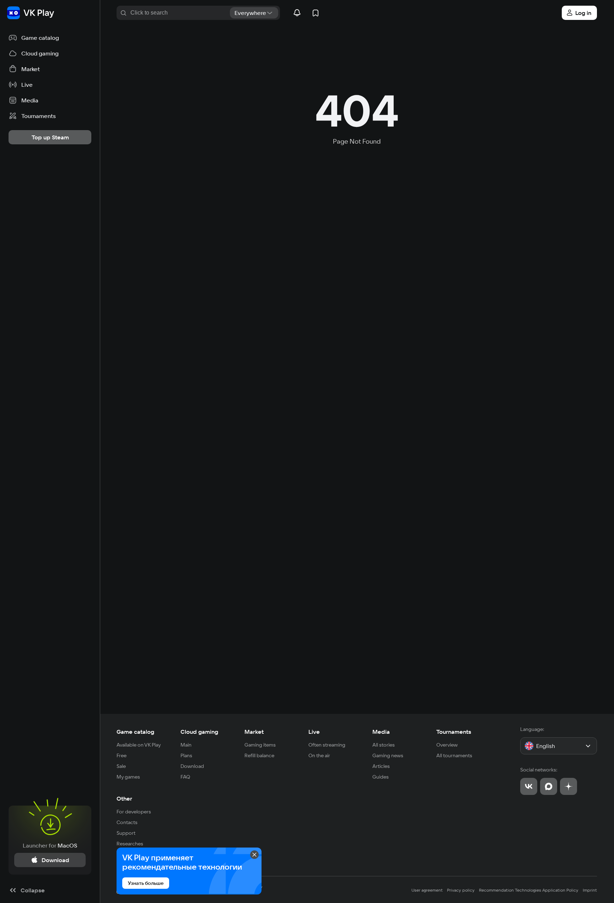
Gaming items (260, 745)
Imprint (590, 890)
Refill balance (259, 755)
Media (381, 731)
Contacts (127, 822)
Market (254, 731)
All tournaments (454, 755)
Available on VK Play (139, 745)
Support (126, 833)
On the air (319, 755)
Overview (447, 745)
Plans (186, 755)
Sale (121, 766)
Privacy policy (461, 890)
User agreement (427, 890)
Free (121, 755)
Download (192, 766)
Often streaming (326, 745)
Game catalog (135, 731)
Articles (381, 766)
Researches (130, 843)
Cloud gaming (199, 731)
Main (186, 745)
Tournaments (453, 731)
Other (124, 798)
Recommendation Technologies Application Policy (528, 890)
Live (314, 731)
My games (128, 777)
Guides (380, 777)
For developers (134, 811)
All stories (383, 745)
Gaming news (387, 755)
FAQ (185, 777)
